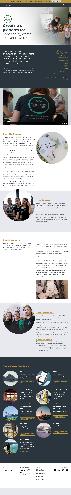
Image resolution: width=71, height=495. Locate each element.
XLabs (20, 67)
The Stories (40, 470)
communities (52, 345)
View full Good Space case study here (27, 434)
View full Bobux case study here (27, 382)
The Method (39, 469)
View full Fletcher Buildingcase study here (26, 403)
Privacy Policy (40, 479)
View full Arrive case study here (60, 382)
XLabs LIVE (39, 476)
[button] (63, 5)
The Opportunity (40, 473)
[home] (9, 5)
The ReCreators (26, 53)
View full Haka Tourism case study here (26, 452)
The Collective (40, 472)
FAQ (37, 478)
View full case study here (59, 417)
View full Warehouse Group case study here (27, 419)
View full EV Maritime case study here (60, 432)
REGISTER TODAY (55, 1)
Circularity (65, 81)
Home (38, 467)
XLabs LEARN (40, 475)
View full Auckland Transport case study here (60, 403)
